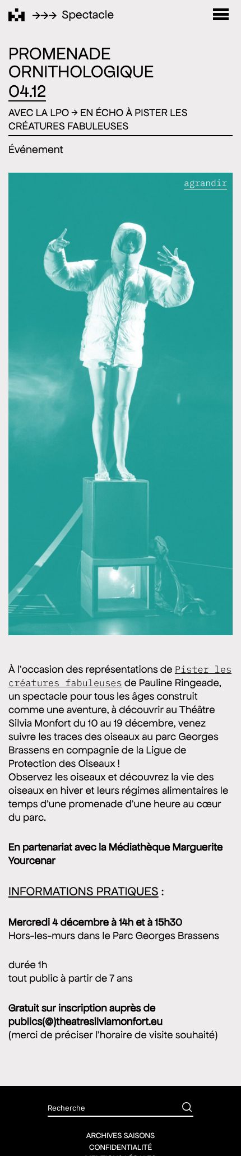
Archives (181, 470)
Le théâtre (181, 99)
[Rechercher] (178, 1108)
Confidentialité (120, 1147)
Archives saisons (120, 1135)
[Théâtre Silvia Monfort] (16, 14)
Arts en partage (180, 284)
